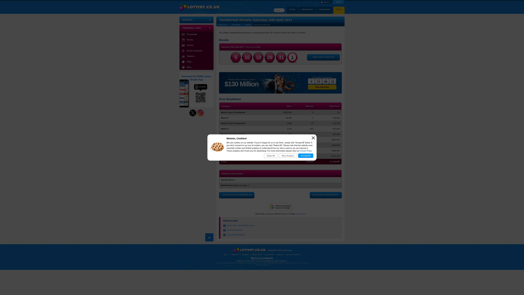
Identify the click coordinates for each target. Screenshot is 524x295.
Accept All (306, 155)
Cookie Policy (306, 151)
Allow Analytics (288, 156)
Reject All (271, 156)
